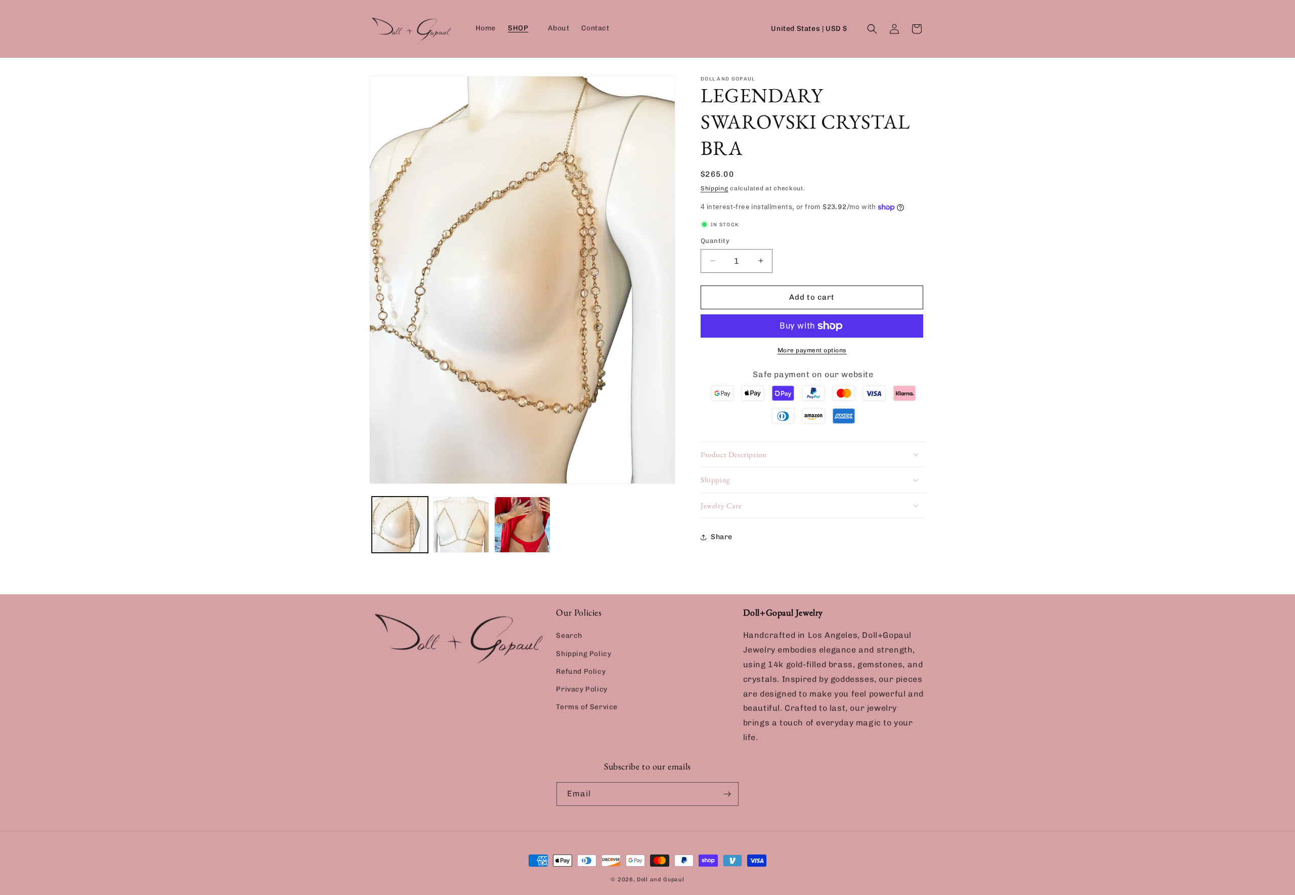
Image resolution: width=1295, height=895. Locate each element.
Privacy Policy (581, 689)
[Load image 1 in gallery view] (400, 525)
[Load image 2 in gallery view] (461, 525)
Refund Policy (581, 671)
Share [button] (721, 537)
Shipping (714, 188)
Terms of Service (587, 707)
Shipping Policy (583, 653)
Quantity (715, 241)
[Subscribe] (727, 794)
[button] (522, 28)
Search (569, 635)
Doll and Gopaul (660, 879)
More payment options (812, 350)
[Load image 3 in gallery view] (522, 525)
